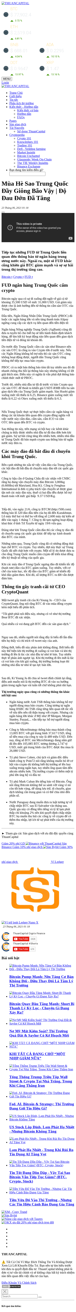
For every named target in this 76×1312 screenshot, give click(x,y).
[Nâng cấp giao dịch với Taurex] (22, 1219)
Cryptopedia (17, 135)
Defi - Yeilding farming (31, 149)
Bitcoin (7, 276)
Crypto (18, 276)
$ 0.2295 (55, 50)
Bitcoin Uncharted (28, 156)
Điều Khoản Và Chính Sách (19, 1282)
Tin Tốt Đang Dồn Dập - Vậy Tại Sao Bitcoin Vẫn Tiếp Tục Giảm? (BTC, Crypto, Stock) (39, 1177)
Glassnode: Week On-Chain (34, 159)
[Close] (5, 1291)
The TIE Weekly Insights (32, 163)
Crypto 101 (24, 138)
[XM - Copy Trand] (14, 1212)
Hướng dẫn (24, 113)
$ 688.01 (19, 50)
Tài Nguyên (16, 127)
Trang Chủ (16, 92)
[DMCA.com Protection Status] (11, 1287)
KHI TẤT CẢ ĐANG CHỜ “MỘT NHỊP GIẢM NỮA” (37, 1056)
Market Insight (26, 152)
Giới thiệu (15, 96)
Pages (13, 120)
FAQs (21, 117)
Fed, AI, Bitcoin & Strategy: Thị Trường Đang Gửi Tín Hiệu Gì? (41, 1106)
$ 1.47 (52, 68)
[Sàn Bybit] (9, 1215)
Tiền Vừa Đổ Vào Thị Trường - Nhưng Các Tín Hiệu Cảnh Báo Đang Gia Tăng (41, 1202)
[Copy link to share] (3, 212)
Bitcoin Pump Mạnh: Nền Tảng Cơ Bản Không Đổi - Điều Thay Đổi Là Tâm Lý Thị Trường (41, 981)
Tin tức (13, 99)
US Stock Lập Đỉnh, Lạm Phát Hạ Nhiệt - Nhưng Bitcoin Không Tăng (41, 1129)
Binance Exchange (28, 166)
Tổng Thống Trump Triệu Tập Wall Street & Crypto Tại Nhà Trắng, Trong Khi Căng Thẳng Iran (40, 1081)
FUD (29, 276)
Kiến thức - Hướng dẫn (23, 106)
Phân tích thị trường (21, 103)
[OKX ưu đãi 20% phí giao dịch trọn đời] (28, 1222)
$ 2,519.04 (20, 32)
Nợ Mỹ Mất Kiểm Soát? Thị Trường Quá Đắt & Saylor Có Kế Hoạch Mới (39, 1033)
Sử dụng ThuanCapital (31, 131)
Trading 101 (24, 145)
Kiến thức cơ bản (27, 110)
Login (5, 82)
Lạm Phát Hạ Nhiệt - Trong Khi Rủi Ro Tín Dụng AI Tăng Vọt (41, 1152)
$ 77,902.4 (20, 15)
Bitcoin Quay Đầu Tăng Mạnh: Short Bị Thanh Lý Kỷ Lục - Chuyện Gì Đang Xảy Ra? (41, 1008)
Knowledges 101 (27, 142)
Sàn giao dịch (17, 124)
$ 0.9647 (19, 68)
